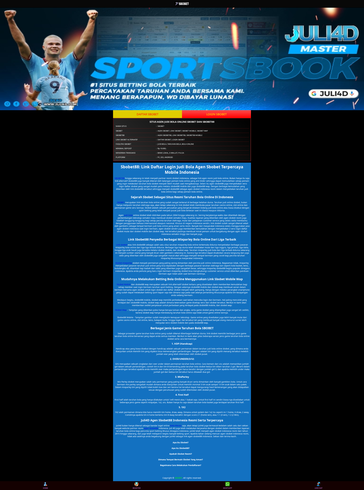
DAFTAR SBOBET (147, 114)
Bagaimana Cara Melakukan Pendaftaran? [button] (180, 465)
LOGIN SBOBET (216, 114)
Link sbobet (121, 244)
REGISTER (136, 488)
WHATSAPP (227, 488)
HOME (45, 488)
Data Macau (175, 425)
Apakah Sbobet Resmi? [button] (180, 453)
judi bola (128, 215)
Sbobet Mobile (124, 284)
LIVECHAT (318, 488)
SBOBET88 (119, 178)
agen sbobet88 (151, 428)
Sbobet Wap (121, 310)
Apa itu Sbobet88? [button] (181, 448)
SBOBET (121, 202)
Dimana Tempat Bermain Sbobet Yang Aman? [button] (180, 459)
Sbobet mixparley (123, 263)
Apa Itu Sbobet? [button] (181, 442)
